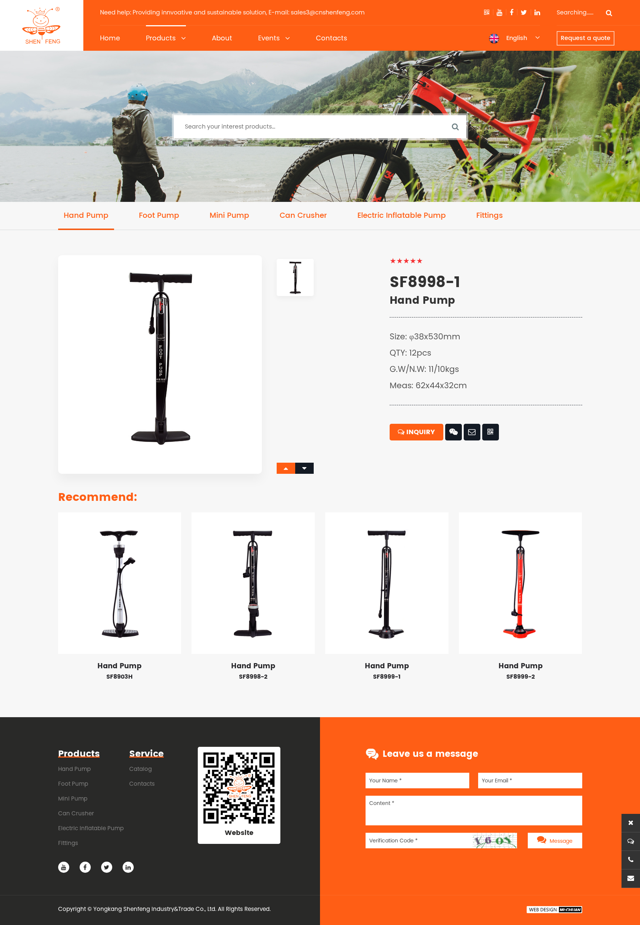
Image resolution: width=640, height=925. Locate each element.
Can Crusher (303, 216)
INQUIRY (419, 432)
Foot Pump (159, 216)
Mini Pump (229, 216)
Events (269, 38)
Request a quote (585, 38)
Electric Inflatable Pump (401, 216)
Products (161, 38)
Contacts (331, 38)
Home (110, 38)
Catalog (140, 769)
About (222, 38)
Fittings (489, 216)
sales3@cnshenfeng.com (328, 12)
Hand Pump (86, 216)
